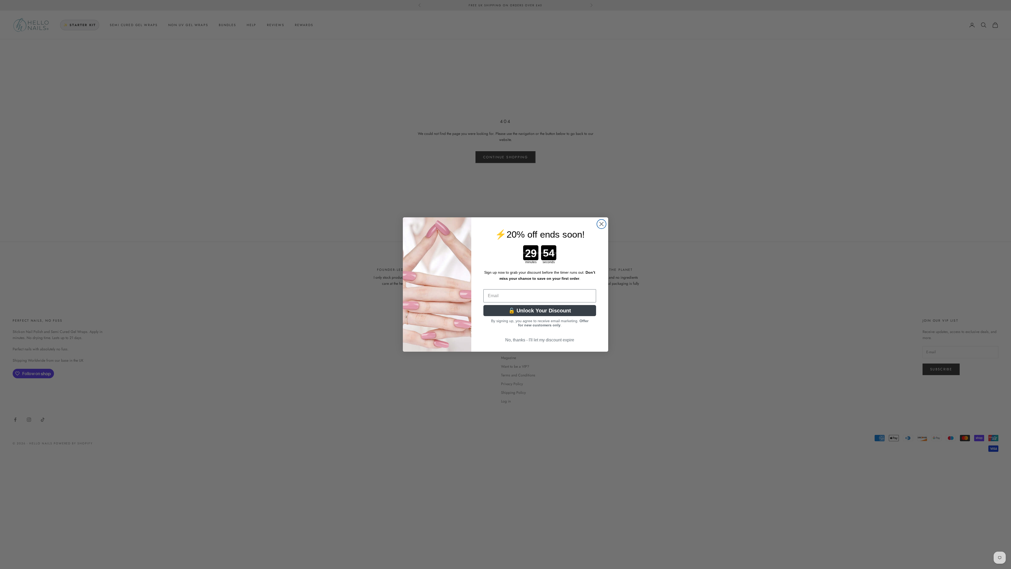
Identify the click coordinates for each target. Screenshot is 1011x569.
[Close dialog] (601, 224)
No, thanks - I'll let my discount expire (539, 340)
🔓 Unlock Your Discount (539, 310)
